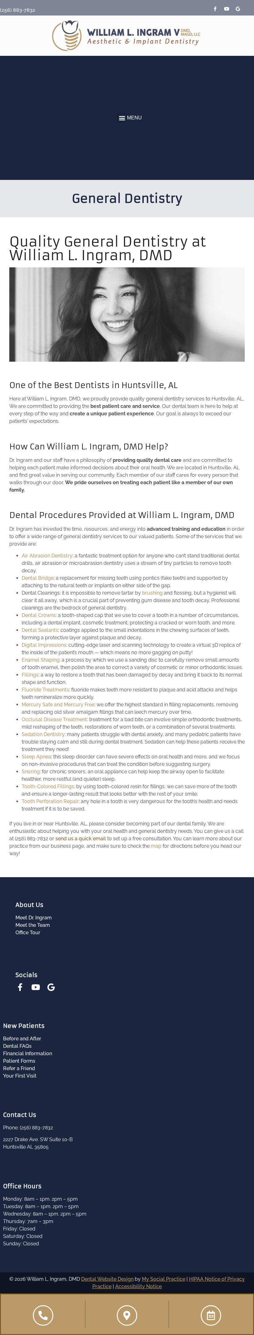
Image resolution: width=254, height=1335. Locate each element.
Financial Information (27, 1053)
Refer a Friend (19, 1068)
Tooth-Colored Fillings (48, 786)
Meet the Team (32, 925)
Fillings (30, 675)
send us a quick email (80, 839)
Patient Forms (19, 1061)
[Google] (238, 9)
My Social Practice (163, 1279)
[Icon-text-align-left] (249, 9)
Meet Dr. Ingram (33, 918)
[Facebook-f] (215, 9)
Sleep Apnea (36, 757)
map (156, 846)
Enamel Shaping (40, 660)
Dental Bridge (38, 578)
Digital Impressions (44, 645)
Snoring (31, 772)
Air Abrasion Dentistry (47, 556)
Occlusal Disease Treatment (54, 719)
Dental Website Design (107, 1279)
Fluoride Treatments (45, 690)
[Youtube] (226, 9)
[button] (122, 118)
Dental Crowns (39, 615)
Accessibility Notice (138, 1286)
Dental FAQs (17, 1046)
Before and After (22, 1039)
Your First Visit (20, 1076)
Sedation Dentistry (43, 734)
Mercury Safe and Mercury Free (58, 705)
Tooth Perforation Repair (50, 801)
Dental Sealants (40, 630)
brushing (152, 593)
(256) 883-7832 (17, 10)
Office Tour (27, 932)
